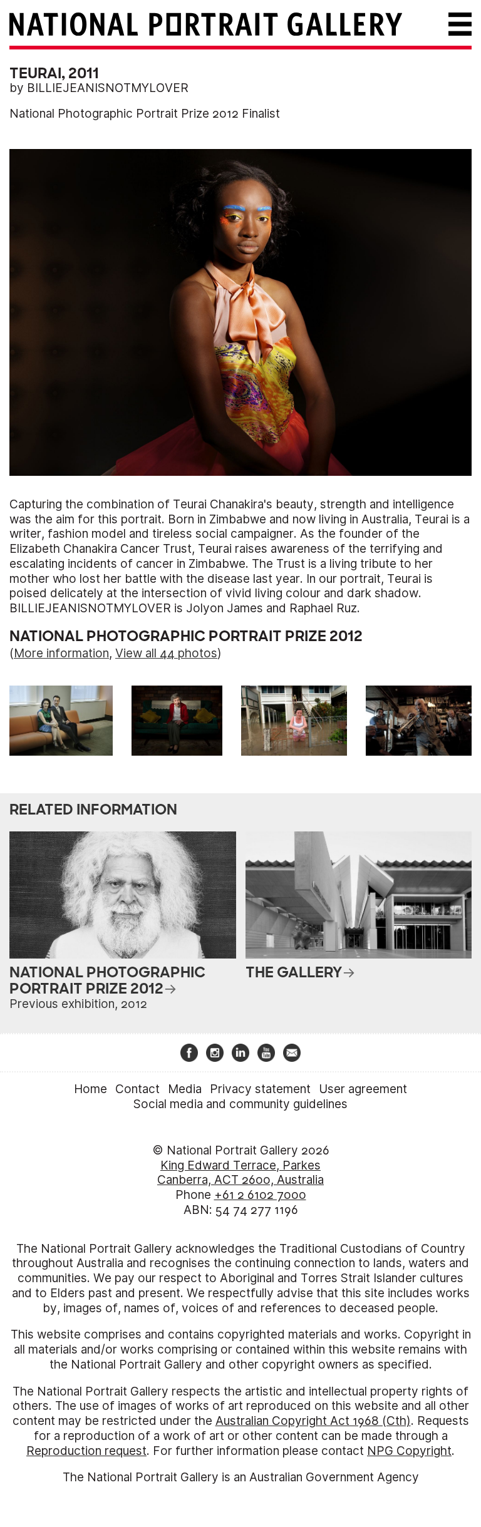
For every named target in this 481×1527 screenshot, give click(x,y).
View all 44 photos (166, 653)
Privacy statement (260, 1089)
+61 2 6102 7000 (260, 1195)
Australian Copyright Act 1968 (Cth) (313, 1421)
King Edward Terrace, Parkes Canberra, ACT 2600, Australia (240, 1173)
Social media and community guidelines (240, 1104)
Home (90, 1089)
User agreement (363, 1089)
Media (185, 1089)
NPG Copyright (409, 1451)
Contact (137, 1089)
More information (61, 653)
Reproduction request (86, 1451)
